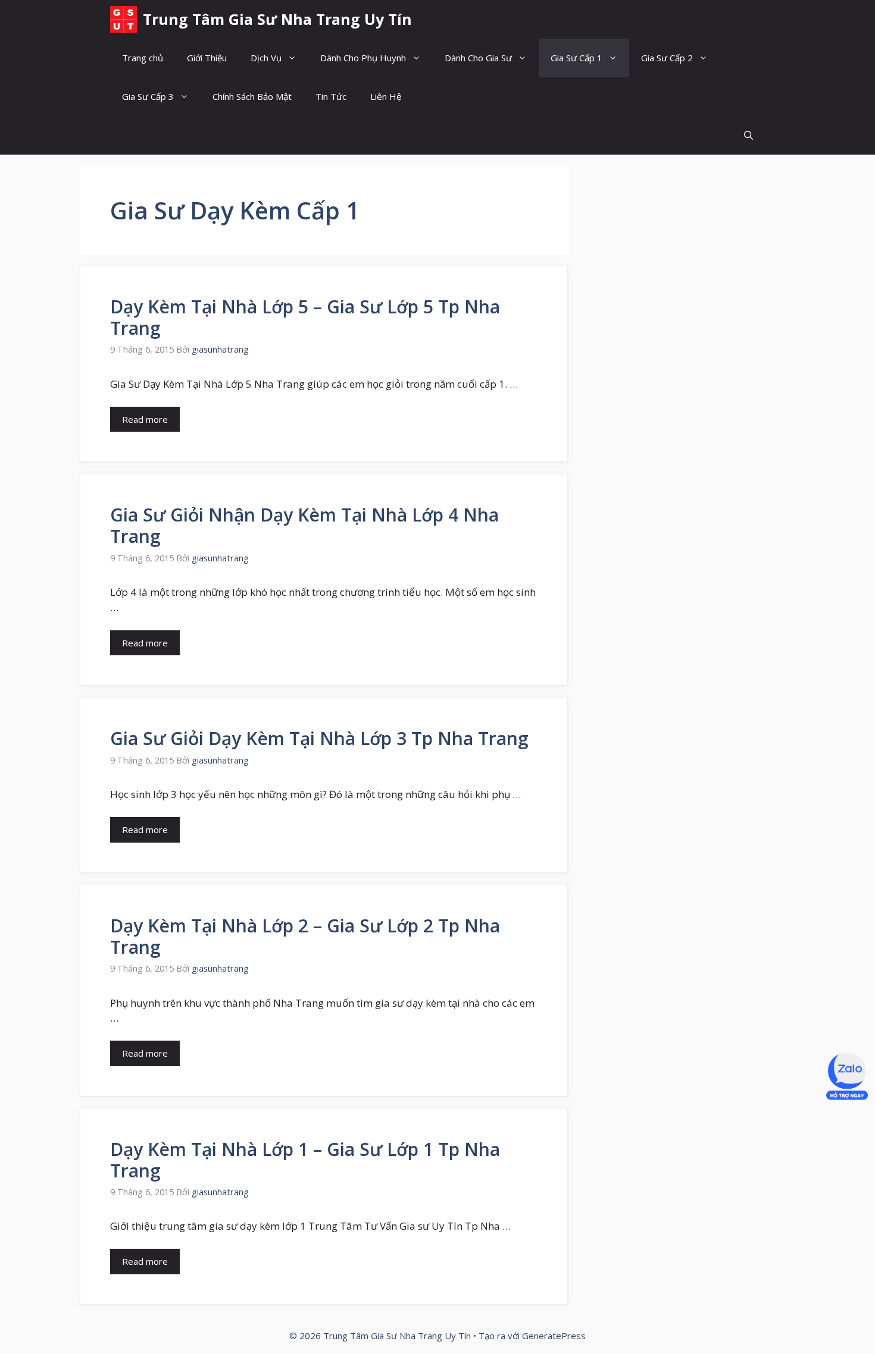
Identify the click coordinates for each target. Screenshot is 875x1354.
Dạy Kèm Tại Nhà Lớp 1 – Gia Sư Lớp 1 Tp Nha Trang (305, 1160)
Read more (145, 419)
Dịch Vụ (266, 58)
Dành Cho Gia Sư (478, 58)
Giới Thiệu (207, 58)
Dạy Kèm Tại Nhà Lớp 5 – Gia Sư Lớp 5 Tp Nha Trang (305, 317)
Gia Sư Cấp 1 (576, 58)
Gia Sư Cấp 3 (148, 96)
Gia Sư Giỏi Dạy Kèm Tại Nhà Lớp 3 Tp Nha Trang (319, 738)
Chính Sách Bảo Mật (252, 96)
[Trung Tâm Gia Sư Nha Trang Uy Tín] (123, 19)
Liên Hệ (385, 96)
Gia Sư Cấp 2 (667, 58)
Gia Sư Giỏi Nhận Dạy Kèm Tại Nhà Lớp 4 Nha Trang (304, 525)
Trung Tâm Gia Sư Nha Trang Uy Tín (277, 19)
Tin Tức (330, 96)
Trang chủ (142, 58)
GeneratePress (554, 1336)
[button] (748, 135)
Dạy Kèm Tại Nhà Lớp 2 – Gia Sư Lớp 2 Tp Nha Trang (305, 936)
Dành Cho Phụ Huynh (363, 58)
